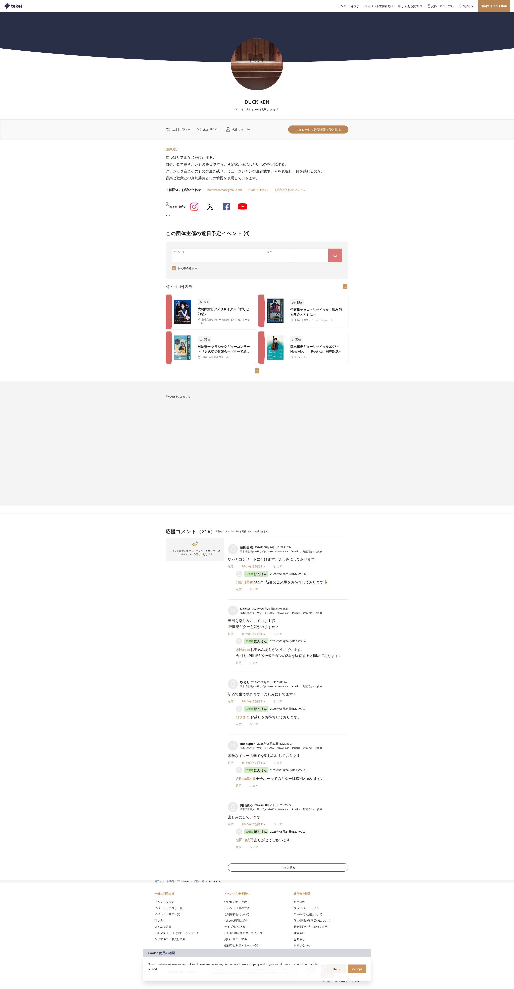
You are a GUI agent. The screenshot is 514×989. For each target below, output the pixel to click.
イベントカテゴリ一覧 (169, 908)
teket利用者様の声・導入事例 (243, 933)
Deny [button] (336, 969)
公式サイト (176, 208)
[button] (148, 974)
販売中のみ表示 (187, 268)
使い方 (159, 920)
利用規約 (299, 901)
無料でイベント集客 (494, 6)
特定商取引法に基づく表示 (310, 926)
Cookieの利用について (308, 914)
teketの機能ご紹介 (236, 920)
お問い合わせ (302, 945)
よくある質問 (163, 926)
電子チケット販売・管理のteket (172, 881)
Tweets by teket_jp (178, 396)
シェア (278, 566)
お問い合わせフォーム (291, 190)
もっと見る (288, 867)
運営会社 (299, 933)
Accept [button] (357, 969)
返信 (231, 566)
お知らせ (299, 939)
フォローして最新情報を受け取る (318, 129)
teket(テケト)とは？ (237, 901)
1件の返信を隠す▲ (254, 566)
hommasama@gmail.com (224, 190)
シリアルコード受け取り (170, 939)
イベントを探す (164, 901)
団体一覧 (199, 881)
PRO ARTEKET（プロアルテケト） (177, 933)
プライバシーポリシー (308, 908)
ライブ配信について (237, 926)
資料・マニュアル (235, 939)
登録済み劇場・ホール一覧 (241, 945)
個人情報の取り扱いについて (312, 920)
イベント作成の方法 (237, 908)
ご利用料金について (237, 914)
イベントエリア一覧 (167, 914)
